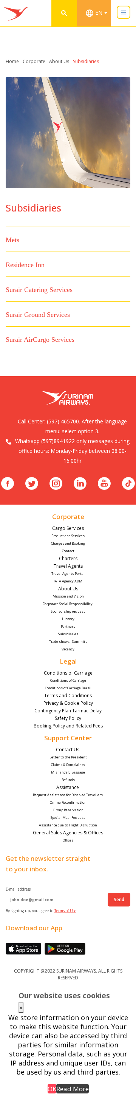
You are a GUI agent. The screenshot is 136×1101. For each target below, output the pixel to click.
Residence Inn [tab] (25, 265)
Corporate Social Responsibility (68, 603)
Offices (68, 840)
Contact (68, 550)
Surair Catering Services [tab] (39, 289)
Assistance (68, 787)
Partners (68, 626)
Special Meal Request (68, 817)
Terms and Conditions (68, 695)
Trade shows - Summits (68, 641)
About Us (68, 588)
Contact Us (68, 749)
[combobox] (97, 13)
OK (52, 1088)
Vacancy (68, 649)
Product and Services (68, 535)
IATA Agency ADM (68, 581)
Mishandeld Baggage (68, 772)
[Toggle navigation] (123, 12)
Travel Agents (68, 566)
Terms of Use (65, 910)
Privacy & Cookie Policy (68, 703)
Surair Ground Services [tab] (38, 314)
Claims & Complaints (68, 764)
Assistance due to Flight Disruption (68, 825)
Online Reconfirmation (68, 802)
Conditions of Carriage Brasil (68, 688)
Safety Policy (68, 718)
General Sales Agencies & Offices (68, 832)
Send (119, 899)
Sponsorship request (68, 611)
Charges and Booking (68, 543)
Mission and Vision (68, 596)
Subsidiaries (68, 634)
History (68, 618)
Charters (68, 558)
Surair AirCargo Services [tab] (40, 339)
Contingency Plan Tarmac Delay (68, 710)
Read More (72, 1088)
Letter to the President (68, 757)
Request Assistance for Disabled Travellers (68, 794)
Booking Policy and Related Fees (68, 726)
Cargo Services (68, 528)
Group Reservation (68, 810)
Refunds (68, 779)
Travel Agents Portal (68, 573)
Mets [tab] (12, 240)
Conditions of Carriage (68, 673)
